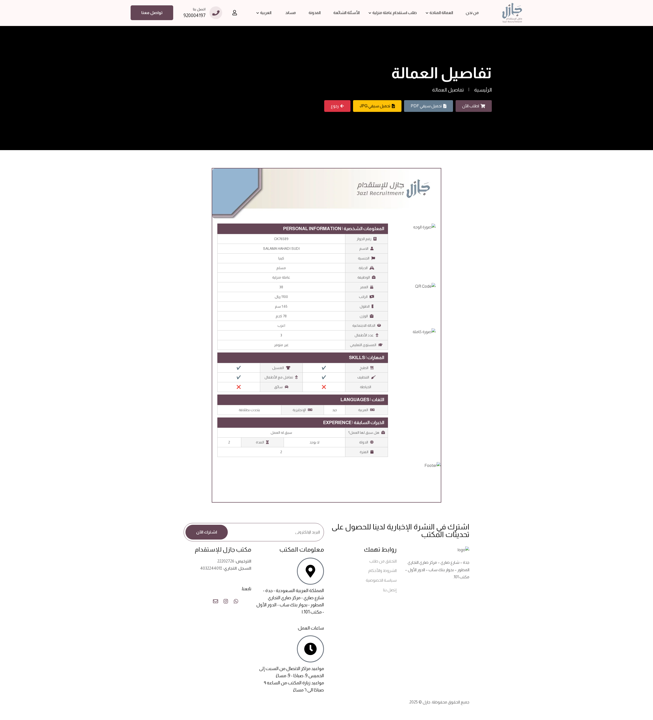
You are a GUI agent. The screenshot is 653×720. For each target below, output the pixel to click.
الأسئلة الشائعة (346, 12)
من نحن (472, 12)
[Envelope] (215, 601)
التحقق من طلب (383, 561)
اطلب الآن (470, 106)
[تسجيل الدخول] (234, 12)
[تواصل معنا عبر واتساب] (236, 601)
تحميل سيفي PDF (426, 106)
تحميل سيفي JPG (375, 106)
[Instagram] (226, 601)
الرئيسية (483, 90)
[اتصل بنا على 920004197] (246, 601)
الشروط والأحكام (382, 570)
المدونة (315, 12)
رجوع (335, 106)
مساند (290, 12)
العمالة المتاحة (441, 12)
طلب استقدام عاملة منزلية (394, 12)
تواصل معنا (151, 12)
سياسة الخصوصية (381, 580)
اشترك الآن (206, 532)
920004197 (194, 15)
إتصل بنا (390, 590)
